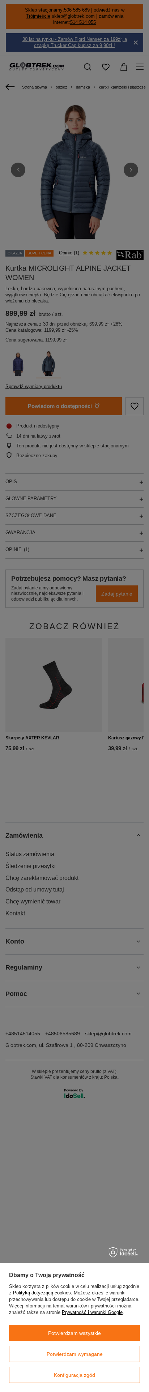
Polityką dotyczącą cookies (42, 1293)
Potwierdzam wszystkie (74, 1333)
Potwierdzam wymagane (75, 1354)
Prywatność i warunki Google (92, 1312)
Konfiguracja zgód (74, 1375)
